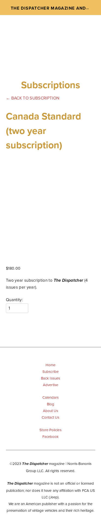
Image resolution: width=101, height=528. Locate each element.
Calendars (50, 397)
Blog (50, 404)
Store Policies (50, 429)
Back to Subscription (32, 98)
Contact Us (51, 417)
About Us (50, 410)
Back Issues (50, 378)
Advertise (50, 384)
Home (50, 364)
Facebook (50, 436)
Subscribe (50, 371)
